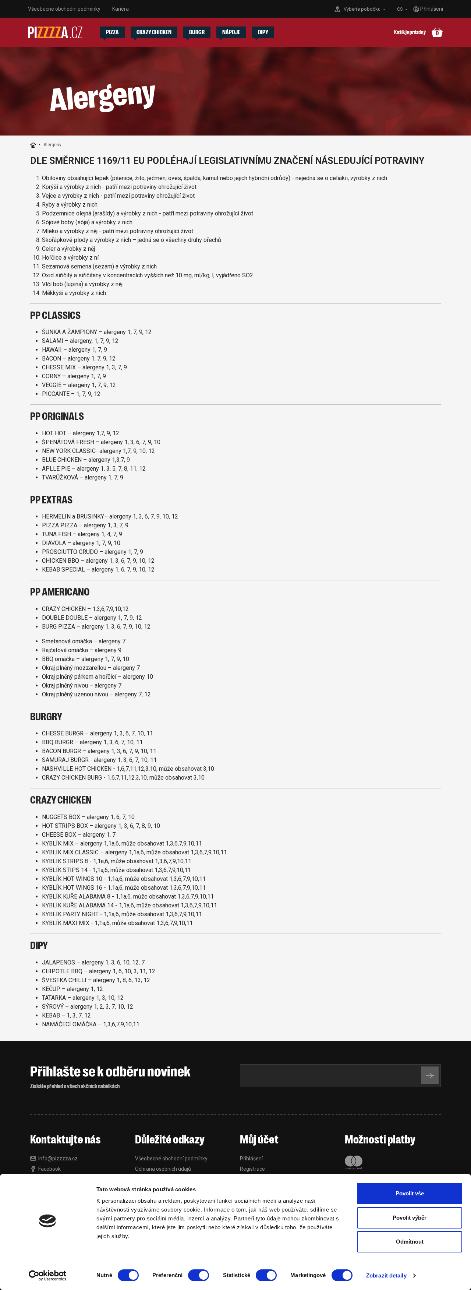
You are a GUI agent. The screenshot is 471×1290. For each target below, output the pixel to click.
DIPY (263, 32)
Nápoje (231, 32)
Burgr (197, 32)
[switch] (198, 1275)
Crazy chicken (154, 32)
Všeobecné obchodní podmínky (64, 9)
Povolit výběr (409, 1218)
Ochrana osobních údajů (163, 1169)
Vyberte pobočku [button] (363, 9)
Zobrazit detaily (386, 1275)
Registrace (252, 1169)
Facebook (49, 1169)
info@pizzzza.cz (58, 1158)
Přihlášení (251, 1158)
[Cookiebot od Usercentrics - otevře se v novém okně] (47, 1275)
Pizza (112, 32)
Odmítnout (410, 1241)
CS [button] (400, 9)
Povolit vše (410, 1193)
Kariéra (120, 9)
